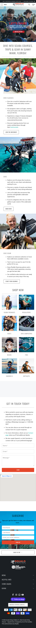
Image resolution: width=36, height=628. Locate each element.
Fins (26, 346)
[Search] (29, 4)
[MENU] (1, 4)
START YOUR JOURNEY (12, 281)
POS (3, 623)
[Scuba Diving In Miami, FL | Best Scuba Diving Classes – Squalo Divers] (18, 4)
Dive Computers (26, 325)
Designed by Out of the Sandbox (23, 622)
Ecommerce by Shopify (13, 623)
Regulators (26, 304)
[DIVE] (18, 154)
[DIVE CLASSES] (18, 76)
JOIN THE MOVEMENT (11, 132)
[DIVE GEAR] (18, 231)
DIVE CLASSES (9, 98)
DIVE (5, 176)
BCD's (9, 325)
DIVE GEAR (7, 253)
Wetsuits (26, 367)
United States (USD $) (16, 605)
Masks (9, 346)
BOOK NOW (9, 209)
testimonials (14, 127)
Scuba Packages (9, 304)
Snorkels (9, 367)
